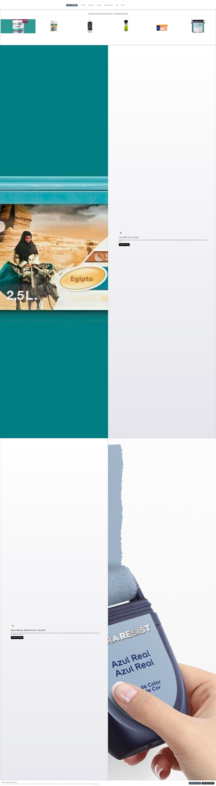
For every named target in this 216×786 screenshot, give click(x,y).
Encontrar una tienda (108, 5)
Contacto (122, 5)
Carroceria (99, 5)
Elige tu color (91, 5)
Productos (83, 5)
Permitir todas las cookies (195, 783)
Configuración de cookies (208, 783)
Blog (117, 5)
